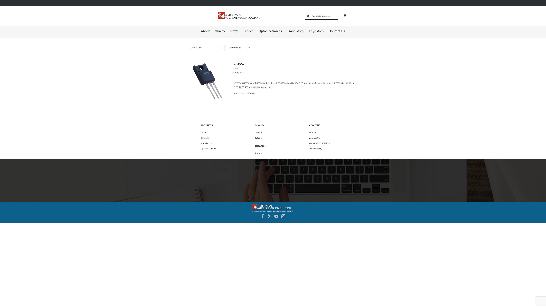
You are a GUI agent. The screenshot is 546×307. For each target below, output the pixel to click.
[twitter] (270, 216)
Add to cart (240, 93)
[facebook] (263, 216)
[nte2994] (207, 81)
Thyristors (206, 138)
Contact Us (314, 138)
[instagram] (283, 216)
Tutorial (258, 138)
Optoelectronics (208, 148)
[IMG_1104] (238, 13)
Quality (258, 132)
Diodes (204, 132)
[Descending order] (222, 48)
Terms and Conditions (319, 143)
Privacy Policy (315, 148)
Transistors (206, 143)
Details (252, 93)
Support (313, 132)
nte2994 (239, 64)
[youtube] (276, 216)
